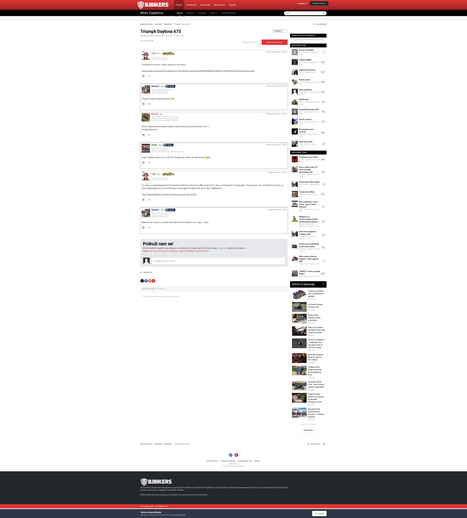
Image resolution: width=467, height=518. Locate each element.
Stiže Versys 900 (305, 142)
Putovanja (205, 5)
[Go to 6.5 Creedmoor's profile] (295, 52)
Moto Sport (219, 5)
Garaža (232, 5)
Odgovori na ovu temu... (166, 261)
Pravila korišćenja (179, 515)
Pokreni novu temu (250, 42)
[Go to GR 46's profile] (295, 121)
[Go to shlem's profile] (295, 62)
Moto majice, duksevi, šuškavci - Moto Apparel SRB (308, 258)
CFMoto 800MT (305, 60)
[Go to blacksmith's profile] (295, 246)
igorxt (301, 209)
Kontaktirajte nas (245, 461)
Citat (149, 76)
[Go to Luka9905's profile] (295, 169)
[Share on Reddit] (149, 281)
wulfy (301, 112)
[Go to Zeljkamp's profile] (295, 194)
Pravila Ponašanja (228, 13)
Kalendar (202, 13)
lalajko (301, 82)
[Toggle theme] (323, 284)
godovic (301, 102)
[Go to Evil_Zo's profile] (146, 117)
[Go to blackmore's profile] (295, 131)
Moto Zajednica (151, 13)
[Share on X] (142, 281)
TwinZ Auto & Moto (307, 192)
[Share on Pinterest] (153, 281)
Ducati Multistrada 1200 (308, 110)
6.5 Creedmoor (304, 52)
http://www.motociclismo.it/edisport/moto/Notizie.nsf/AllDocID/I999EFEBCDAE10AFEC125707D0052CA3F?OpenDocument (198, 71)
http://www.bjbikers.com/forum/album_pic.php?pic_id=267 (169, 194)
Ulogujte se (302, 3)
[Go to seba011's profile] (295, 159)
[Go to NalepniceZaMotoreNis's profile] (295, 219)
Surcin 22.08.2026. (306, 50)
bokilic (301, 276)
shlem (301, 62)
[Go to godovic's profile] (295, 102)
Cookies (257, 461)
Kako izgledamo (305, 90)
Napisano (276, 52)
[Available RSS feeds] (324, 444)
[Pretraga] (324, 13)
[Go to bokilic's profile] (295, 273)
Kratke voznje (304, 80)
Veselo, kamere (305, 119)
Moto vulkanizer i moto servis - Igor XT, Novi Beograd (308, 204)
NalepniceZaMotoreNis (307, 224)
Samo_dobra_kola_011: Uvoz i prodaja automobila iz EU (308, 169)
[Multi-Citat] (143, 76)
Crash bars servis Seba (308, 157)
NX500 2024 (304, 100)
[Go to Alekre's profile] (295, 144)
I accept (320, 513)
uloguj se (222, 248)
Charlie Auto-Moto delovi (309, 182)
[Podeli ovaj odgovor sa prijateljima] (287, 58)
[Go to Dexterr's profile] (146, 89)
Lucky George (303, 264)
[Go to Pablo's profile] (146, 148)
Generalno (180, 35)
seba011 (302, 160)
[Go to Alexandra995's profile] (295, 184)
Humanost (191, 5)
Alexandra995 (304, 184)
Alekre (301, 144)
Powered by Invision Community (233, 466)
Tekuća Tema (313, 13)
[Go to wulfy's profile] (295, 112)
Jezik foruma (212, 461)
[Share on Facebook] (146, 281)
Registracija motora (307, 70)
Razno (213, 13)
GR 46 (301, 122)
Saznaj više (308, 430)
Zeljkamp (302, 194)
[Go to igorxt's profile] (295, 204)
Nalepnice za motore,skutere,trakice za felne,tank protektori (308, 219)
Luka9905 (302, 174)
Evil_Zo (154, 113)
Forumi (179, 13)
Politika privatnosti (228, 461)
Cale (151, 35)
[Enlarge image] (173, 98)
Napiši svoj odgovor (275, 42)
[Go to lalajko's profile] (295, 82)
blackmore (302, 134)
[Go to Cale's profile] (146, 55)
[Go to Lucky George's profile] (295, 258)
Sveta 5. (301, 72)
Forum (179, 5)
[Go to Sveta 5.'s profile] (295, 72)
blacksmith (302, 249)
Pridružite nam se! (319, 3)
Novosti (190, 13)
